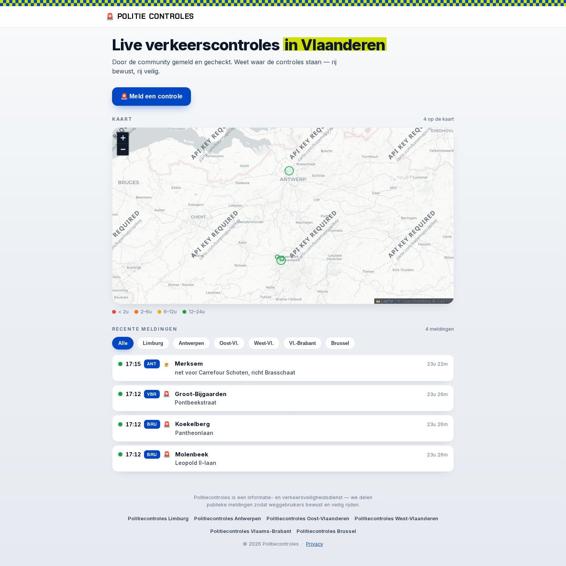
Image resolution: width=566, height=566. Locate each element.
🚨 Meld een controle (152, 96)
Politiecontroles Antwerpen (227, 518)
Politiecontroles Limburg (158, 518)
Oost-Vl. (229, 343)
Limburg (153, 343)
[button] (123, 138)
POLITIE (150, 16)
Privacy (314, 544)
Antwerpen (191, 343)
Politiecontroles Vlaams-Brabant (250, 531)
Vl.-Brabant (302, 343)
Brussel (340, 343)
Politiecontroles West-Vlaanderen (396, 518)
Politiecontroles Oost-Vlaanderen (307, 518)
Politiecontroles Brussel (326, 531)
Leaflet (387, 301)
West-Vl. (264, 343)
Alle (122, 343)
